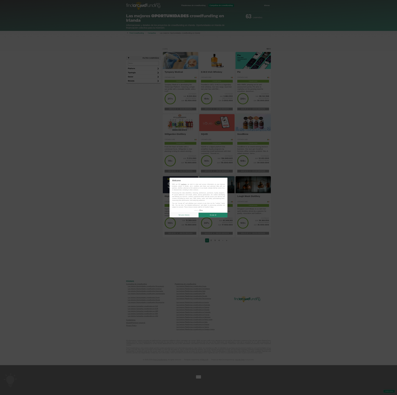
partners (183, 184)
